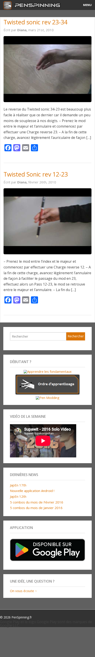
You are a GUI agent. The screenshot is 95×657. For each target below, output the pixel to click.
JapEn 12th (18, 496)
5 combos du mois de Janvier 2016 (36, 507)
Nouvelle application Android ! (32, 490)
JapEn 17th (18, 485)
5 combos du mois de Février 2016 (36, 502)
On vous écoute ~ (23, 591)
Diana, (22, 30)
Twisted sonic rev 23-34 (35, 22)
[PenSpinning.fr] (35, 5)
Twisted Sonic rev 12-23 (36, 174)
